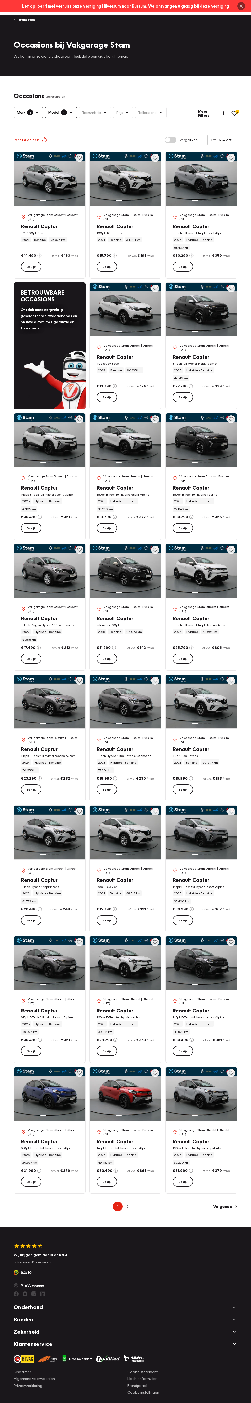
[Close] (241, 6)
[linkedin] (42, 1293)
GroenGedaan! (80, 1359)
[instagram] (33, 1293)
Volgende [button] (222, 1206)
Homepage (27, 19)
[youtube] (25, 1293)
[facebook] (16, 1293)
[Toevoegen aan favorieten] (79, 158)
